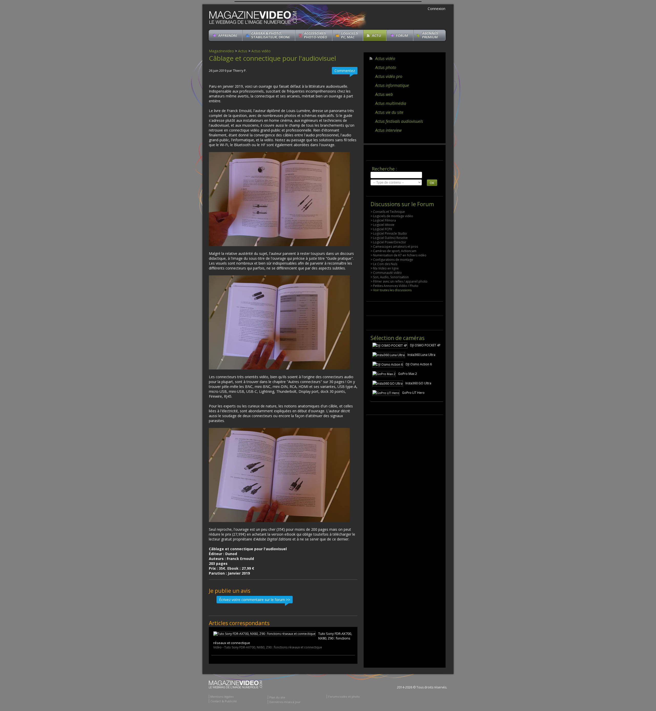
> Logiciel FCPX (381, 229)
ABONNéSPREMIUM (430, 35)
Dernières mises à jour (285, 702)
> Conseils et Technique (388, 211)
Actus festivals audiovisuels (399, 121)
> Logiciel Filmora (383, 220)
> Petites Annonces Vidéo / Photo (394, 286)
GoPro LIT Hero (413, 392)
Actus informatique (392, 85)
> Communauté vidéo (386, 273)
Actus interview (388, 130)
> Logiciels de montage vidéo (392, 216)
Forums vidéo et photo (344, 696)
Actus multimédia (390, 103)
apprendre (227, 35)
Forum (402, 35)
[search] (396, 175)
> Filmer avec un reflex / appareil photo (399, 281)
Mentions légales (221, 696)
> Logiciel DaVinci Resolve (389, 238)
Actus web (384, 94)
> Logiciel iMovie (382, 225)
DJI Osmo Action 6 (419, 364)
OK (432, 183)
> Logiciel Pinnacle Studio (389, 233)
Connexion (436, 8)
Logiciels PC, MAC (349, 35)
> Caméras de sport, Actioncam (393, 251)
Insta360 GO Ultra (418, 383)
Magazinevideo (221, 50)
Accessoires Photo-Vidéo (315, 35)
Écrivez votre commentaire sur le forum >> (254, 599)
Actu (376, 35)
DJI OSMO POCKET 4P (425, 345)
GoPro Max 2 (407, 374)
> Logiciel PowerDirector (388, 242)
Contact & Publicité (223, 701)
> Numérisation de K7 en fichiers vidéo (398, 255)
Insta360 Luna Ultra (421, 355)
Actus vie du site (389, 112)
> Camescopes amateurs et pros (394, 246)
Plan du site (277, 697)
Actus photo (385, 67)
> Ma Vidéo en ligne (385, 268)
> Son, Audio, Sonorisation (390, 277)
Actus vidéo (261, 50)
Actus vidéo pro (388, 76)
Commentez (344, 70)
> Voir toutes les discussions (391, 290)
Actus (242, 50)
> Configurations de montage (392, 259)
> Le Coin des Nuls (384, 264)
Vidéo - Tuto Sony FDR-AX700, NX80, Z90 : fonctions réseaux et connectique (267, 647)
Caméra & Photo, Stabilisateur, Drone (270, 35)
